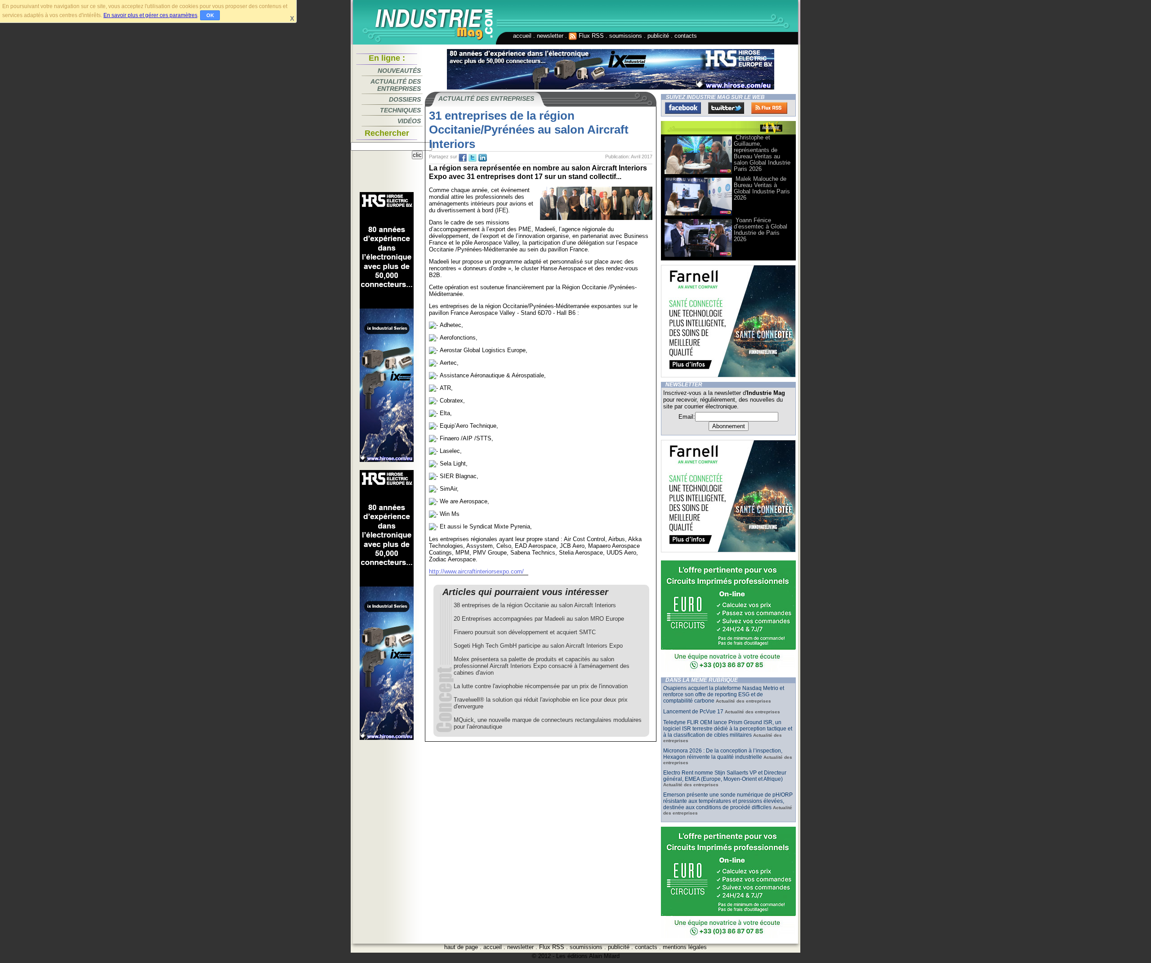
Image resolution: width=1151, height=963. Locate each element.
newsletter (550, 35)
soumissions (625, 35)
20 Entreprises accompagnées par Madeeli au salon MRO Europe (539, 618)
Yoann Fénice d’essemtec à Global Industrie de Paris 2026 (760, 229)
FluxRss (769, 108)
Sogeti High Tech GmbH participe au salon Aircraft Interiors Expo (538, 645)
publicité (658, 35)
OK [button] (210, 15)
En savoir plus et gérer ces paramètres (150, 15)
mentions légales (685, 947)
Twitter (726, 108)
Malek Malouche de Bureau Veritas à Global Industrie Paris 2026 (762, 188)
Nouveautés (399, 70)
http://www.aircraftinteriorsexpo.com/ (476, 571)
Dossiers (405, 99)
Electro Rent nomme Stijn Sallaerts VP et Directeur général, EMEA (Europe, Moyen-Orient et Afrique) (724, 776)
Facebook (683, 108)
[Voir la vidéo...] (698, 173)
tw (472, 157)
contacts (685, 35)
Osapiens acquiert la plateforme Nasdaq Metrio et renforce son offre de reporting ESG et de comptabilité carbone (723, 694)
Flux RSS (590, 35)
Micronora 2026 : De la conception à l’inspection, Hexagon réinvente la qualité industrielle (722, 754)
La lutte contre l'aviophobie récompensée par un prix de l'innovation (541, 686)
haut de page (461, 947)
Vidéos (409, 121)
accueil (522, 35)
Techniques (400, 110)
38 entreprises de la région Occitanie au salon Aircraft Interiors (535, 605)
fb (462, 157)
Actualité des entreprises (395, 85)
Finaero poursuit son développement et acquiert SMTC (525, 632)
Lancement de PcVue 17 (693, 711)
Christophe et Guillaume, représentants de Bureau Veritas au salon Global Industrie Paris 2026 (762, 153)
